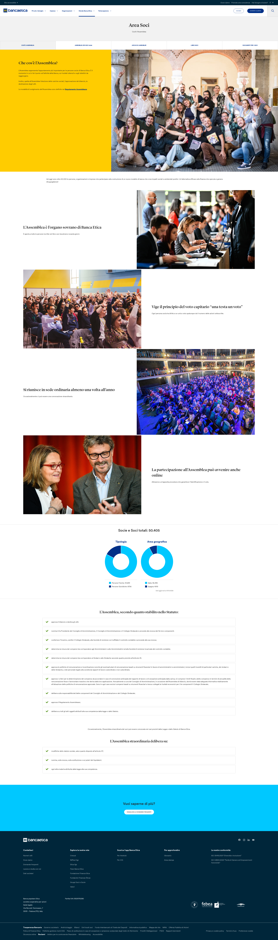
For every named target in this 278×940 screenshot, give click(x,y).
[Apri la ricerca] (272, 11)
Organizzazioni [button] (67, 11)
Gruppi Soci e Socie (77, 882)
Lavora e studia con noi (32, 869)
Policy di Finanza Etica (31, 931)
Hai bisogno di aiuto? (260, 3)
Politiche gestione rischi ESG (54, 931)
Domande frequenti (30, 864)
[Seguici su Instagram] (244, 840)
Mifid (165, 927)
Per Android (121, 855)
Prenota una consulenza (240, 3)
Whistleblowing (85, 934)
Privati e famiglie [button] (37, 11)
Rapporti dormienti (173, 931)
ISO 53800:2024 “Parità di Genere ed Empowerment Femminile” (231, 861)
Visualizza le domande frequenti (139, 812)
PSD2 (162, 931)
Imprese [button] (52, 11)
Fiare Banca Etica (77, 869)
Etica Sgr (73, 864)
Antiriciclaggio (66, 927)
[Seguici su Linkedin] (248, 840)
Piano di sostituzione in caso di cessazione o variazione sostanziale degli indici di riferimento (102, 931)
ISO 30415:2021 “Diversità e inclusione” (226, 855)
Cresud (73, 855)
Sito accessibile (10, 3)
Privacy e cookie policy (215, 931)
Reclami (41, 934)
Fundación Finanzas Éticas (80, 878)
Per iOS (120, 860)
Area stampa (169, 860)
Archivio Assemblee (139, 45)
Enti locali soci (87, 927)
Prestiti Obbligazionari (148, 931)
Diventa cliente (255, 11)
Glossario (167, 855)
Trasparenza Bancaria (32, 927)
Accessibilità (98, 934)
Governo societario (51, 927)
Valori (72, 887)
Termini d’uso (231, 931)
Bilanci (76, 927)
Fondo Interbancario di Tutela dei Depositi (111, 927)
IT (270, 3)
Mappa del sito (154, 927)
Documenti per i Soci (250, 45)
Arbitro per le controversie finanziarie (61, 934)
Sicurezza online (29, 934)
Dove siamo (225, 3)
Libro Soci (194, 45)
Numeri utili (27, 855)
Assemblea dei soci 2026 (83, 45)
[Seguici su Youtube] (253, 840)
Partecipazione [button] (103, 11)
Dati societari (28, 873)
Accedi (238, 11)
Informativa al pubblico (138, 927)
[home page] (15, 10)
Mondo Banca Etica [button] (85, 11)
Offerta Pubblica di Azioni (179, 927)
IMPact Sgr (74, 860)
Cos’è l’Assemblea (27, 45)
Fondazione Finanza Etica (80, 873)
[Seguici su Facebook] (239, 840)
